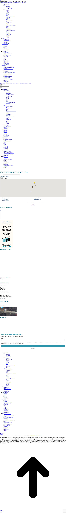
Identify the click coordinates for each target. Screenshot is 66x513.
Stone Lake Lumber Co (5, 200)
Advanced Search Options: (4, 176)
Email (2, 338)
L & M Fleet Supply (4, 199)
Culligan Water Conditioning (6, 198)
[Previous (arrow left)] (0, 512)
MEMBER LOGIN (31, 435)
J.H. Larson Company (37, 198)
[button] (34, 183)
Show (2, 177)
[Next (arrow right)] (1, 512)
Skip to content (2, 0)
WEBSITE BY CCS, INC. (38, 435)
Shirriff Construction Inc (37, 199)
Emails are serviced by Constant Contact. (18, 343)
